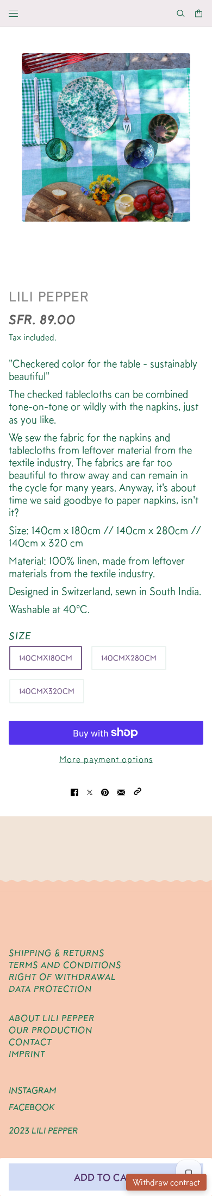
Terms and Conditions (65, 965)
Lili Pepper (49, 296)
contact (30, 1042)
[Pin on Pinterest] (105, 790)
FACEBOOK (31, 1107)
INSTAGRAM (32, 1090)
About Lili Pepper (52, 1018)
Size (20, 635)
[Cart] (198, 13)
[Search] (180, 13)
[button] (137, 790)
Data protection (50, 989)
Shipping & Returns (56, 953)
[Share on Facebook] (74, 790)
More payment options (106, 759)
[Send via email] (121, 790)
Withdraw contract (166, 1182)
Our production (50, 1030)
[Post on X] (90, 790)
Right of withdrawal (62, 977)
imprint (27, 1054)
